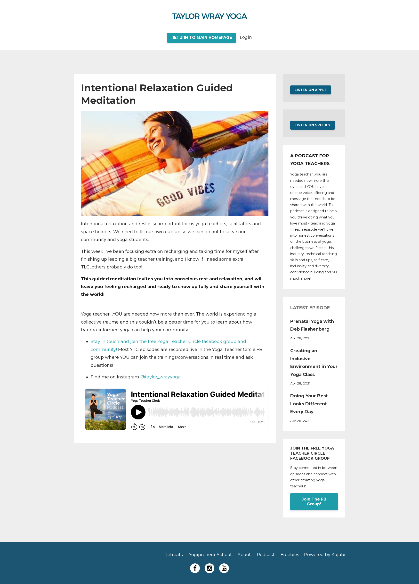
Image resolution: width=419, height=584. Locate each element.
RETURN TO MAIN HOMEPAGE (201, 37)
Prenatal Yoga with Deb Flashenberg (312, 325)
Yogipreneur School (210, 554)
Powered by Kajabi (324, 554)
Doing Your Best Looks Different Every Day (309, 403)
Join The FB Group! (314, 501)
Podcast (265, 554)
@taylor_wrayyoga (160, 377)
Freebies (290, 554)
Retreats (173, 554)
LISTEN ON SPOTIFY (312, 125)
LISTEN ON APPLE (311, 90)
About (244, 554)
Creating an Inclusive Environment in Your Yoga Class (314, 362)
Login (246, 37)
